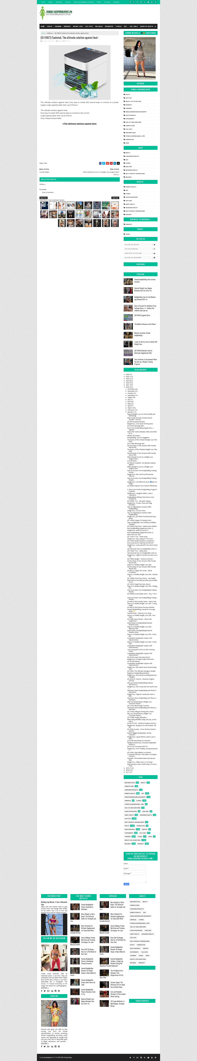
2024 (128, 379)
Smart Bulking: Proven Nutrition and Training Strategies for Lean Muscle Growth (82, 941)
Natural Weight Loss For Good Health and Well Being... (141, 415)
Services (144, 829)
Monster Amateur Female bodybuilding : (142, 334)
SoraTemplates (48, 1057)
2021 (128, 385)
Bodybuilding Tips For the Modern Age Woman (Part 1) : (145, 298)
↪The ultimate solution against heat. (79, 123)
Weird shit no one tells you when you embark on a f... (142, 581)
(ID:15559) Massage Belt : (135, 426)
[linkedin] (52, 991)
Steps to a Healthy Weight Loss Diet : (139, 565)
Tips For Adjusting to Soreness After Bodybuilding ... (139, 508)
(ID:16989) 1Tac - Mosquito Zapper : (139, 501)
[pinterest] (155, 2)
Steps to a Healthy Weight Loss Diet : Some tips (141, 635)
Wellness (99, 26)
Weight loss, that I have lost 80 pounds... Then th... (140, 475)
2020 (128, 387)
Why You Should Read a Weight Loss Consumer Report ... (139, 703)
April (129, 406)
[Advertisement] (79, 144)
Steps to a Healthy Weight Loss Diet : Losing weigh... (142, 604)
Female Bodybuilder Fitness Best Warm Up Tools (88, 982)
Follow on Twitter (132, 244)
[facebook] (133, 2)
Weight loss (78, 26)
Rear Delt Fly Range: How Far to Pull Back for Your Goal (88, 951)
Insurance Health (131, 170)
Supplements (130, 118)
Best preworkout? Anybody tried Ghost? (140, 543)
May (129, 404)
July (129, 399)
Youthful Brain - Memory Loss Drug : (139, 613)
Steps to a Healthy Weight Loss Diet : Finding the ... (142, 587)
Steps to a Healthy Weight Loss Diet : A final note (141, 643)
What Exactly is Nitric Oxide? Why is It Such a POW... (142, 765)
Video (127, 143)
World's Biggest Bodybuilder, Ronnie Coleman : (139, 734)
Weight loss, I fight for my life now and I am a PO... (142, 556)
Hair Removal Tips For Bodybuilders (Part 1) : (142, 549)
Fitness (119, 26)
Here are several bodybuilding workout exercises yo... (140, 684)
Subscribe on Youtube (133, 253)
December (131, 389)
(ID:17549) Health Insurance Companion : (141, 541)
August (130, 397)
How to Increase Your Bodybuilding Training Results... (141, 471)
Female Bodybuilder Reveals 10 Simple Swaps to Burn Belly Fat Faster (83, 971)
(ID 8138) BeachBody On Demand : (139, 741)
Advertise (59, 2)
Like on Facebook (131, 249)
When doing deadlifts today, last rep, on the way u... (141, 720)
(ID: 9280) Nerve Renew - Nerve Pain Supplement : (139, 620)
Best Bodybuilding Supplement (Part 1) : (140, 528)
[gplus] (137, 2)
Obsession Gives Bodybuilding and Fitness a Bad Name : (141, 691)
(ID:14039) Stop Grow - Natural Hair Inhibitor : (142, 526)
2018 (128, 770)
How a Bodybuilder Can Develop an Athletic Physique (141, 523)
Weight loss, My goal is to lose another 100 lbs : (141, 726)
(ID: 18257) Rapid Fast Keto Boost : (139, 584)
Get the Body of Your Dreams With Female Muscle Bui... (141, 446)
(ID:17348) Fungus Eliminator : (137, 717)
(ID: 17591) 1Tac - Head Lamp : (137, 537)
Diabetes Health (146, 26)
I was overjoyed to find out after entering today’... (141, 650)
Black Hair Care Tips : (134, 535)
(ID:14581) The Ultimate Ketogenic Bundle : (141, 671)
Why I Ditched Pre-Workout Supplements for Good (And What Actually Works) (82, 929)
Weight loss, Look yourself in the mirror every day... (142, 546)
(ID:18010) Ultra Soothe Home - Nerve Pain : (142, 601)
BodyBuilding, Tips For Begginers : (138, 438)
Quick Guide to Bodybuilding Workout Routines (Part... (139, 624)
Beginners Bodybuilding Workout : (138, 673)
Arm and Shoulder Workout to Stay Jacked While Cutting (118, 994)
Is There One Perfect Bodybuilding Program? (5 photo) (142, 490)
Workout (116, 2)
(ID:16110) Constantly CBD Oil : (137, 746)
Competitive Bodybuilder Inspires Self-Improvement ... (139, 639)
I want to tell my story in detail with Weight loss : (145, 343)
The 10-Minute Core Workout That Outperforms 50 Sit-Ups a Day (112, 974)
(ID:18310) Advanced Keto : (136, 422)
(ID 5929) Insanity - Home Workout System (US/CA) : (141, 730)
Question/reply (131, 115)
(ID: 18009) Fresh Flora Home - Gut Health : (141, 578)
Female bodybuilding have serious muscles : (144, 280)
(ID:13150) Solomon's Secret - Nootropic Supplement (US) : (143, 351)
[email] (148, 2)
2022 (128, 383)
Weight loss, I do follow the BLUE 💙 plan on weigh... (142, 483)
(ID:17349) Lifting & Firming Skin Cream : (140, 712)
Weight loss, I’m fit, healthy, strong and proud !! (142, 749)
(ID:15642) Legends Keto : (142, 315)
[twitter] (130, 2)
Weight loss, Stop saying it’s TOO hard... (140, 539)
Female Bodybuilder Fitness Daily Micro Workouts (87, 906)
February (131, 410)
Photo (99, 2)
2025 (128, 377)
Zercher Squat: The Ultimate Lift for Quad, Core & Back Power (118, 984)
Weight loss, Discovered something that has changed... (142, 676)
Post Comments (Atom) (56, 200)
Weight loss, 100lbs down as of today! (139, 762)
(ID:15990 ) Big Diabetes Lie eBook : (139, 752)
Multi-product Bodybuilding (135, 173)
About (51, 2)
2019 (128, 768)
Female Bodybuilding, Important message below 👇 (141, 610)
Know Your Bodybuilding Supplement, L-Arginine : (140, 429)
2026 (128, 374)
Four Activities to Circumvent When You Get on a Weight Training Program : (145, 361)
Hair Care (129, 166)
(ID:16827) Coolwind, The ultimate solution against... (141, 464)
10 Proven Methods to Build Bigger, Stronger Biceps (118, 1003)
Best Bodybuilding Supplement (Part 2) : (140, 532)
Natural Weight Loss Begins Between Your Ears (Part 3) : (143, 289)
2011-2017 (61, 1057)
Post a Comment (47, 192)
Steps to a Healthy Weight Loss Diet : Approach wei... (139, 627)
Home (43, 2)
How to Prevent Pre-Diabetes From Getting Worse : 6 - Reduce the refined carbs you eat (145, 308)
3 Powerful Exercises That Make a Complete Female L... (142, 755)
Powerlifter (130, 139)
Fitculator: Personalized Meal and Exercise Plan (141, 759)
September (131, 395)
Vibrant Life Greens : (134, 436)
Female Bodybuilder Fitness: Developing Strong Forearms (87, 961)
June (129, 402)
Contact (67, 2)
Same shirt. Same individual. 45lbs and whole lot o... (142, 432)
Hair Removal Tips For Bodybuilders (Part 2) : (142, 553)
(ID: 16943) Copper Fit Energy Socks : (139, 520)
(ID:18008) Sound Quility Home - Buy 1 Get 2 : (142, 594)
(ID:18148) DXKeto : (133, 661)
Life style (107, 2)
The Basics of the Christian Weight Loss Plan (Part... (142, 440)
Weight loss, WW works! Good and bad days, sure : (142, 668)
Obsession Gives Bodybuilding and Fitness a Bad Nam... (141, 699)
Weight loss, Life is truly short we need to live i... (142, 687)
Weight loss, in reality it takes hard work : (140, 659)
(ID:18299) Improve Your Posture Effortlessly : (142, 486)
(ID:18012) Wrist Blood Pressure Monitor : (141, 607)
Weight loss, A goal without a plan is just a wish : (141, 738)
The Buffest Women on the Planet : (145, 324)
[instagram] (141, 2)
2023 (128, 381)
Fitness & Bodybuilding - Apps (135, 136)
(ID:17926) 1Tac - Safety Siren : (137, 551)
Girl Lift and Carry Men (133, 122)
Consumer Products (132, 156)
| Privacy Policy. (68, 1057)
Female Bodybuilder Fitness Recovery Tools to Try (88, 991)
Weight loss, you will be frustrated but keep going (141, 517)
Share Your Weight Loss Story (84, 2)
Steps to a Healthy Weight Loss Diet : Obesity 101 (142, 575)
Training (58, 26)
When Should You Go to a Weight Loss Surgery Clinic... (140, 458)
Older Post (115, 198)
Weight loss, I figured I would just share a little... (141, 695)
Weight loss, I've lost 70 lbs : (136, 511)
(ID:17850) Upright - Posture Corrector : (140, 559)
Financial (129, 224)
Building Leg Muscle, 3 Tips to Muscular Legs (54, 903)
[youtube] (151, 2)
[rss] (144, 2)
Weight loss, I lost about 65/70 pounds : (140, 424)
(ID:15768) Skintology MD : (136, 444)
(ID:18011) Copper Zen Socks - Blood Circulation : (139, 571)
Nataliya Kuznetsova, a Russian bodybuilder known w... (141, 743)
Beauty (128, 153)
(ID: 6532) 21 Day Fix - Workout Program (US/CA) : (140, 680)
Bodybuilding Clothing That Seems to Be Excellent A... (140, 498)
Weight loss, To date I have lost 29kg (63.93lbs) (139, 504)
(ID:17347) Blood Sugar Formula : (138, 706)
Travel (128, 234)
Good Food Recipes (132, 197)
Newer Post (44, 198)
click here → (45, 988)
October (130, 393)
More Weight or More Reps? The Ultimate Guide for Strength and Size (83, 917)
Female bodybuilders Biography (136, 112)
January (130, 412)
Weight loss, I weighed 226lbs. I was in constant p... (140, 494)
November (131, 391)
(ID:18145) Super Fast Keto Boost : (138, 657)
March (130, 408)
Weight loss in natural (133, 101)
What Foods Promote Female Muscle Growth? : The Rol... (139, 419)
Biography (109, 26)
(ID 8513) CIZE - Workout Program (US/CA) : (141, 723)
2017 (128, 772)
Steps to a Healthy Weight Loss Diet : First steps (141, 616)
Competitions (130, 125)
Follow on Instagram (133, 257)
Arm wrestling (131, 132)
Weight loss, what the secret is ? (138, 530)
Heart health (130, 204)
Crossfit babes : (132, 461)
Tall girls (134, 26)
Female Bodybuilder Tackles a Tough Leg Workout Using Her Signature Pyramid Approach (111, 962)
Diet (125, 26)
